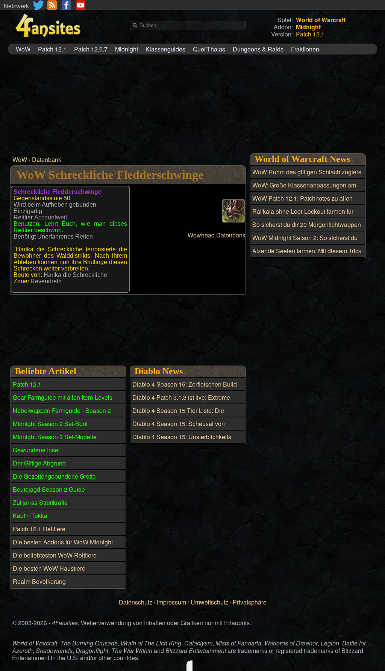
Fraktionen (305, 49)
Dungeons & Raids (258, 49)
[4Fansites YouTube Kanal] (80, 5)
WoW (23, 49)
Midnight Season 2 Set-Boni (50, 423)
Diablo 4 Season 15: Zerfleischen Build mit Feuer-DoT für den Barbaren (184, 388)
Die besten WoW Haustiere (49, 568)
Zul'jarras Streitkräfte (40, 502)
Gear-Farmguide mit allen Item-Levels (62, 397)
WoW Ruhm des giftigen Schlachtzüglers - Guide (306, 176)
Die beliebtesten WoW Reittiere (55, 555)
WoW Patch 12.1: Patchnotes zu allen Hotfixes (302, 202)
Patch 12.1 (52, 49)
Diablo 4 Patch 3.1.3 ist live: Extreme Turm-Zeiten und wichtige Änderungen (183, 401)
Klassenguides (165, 49)
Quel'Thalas (209, 49)
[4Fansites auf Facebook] (66, 5)
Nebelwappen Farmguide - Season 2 (62, 410)
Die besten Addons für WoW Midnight (63, 542)
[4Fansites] (47, 41)
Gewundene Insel (36, 450)
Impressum (171, 602)
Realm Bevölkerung (39, 581)
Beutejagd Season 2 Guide (49, 489)
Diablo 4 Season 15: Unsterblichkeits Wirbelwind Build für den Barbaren (181, 441)
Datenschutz (135, 602)
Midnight (126, 49)
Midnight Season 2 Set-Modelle (55, 436)
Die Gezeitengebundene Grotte (54, 476)
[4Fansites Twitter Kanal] (39, 5)
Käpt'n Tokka (30, 515)
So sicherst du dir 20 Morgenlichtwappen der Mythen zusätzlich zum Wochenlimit (306, 228)
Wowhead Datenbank (217, 235)
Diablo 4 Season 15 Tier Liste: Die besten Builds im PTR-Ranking (178, 414)
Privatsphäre (250, 602)
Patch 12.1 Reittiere (39, 528)
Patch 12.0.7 (91, 49)
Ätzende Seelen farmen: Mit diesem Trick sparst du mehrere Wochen (306, 255)
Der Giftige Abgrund (39, 463)
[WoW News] (52, 5)
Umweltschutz (209, 602)
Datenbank (46, 159)
